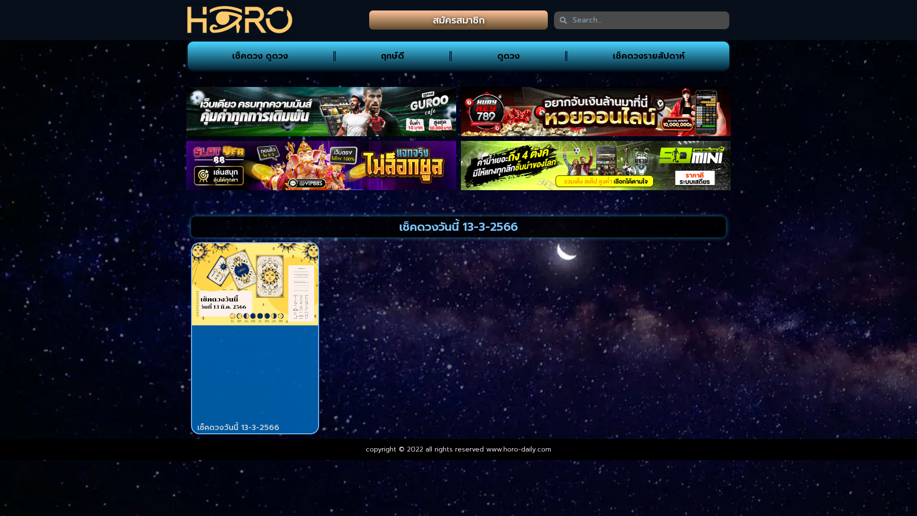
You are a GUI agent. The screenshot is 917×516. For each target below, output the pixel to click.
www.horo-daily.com (518, 449)
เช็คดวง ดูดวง (260, 56)
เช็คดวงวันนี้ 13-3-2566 (238, 427)
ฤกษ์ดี (392, 56)
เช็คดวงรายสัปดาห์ (649, 56)
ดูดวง (508, 56)
